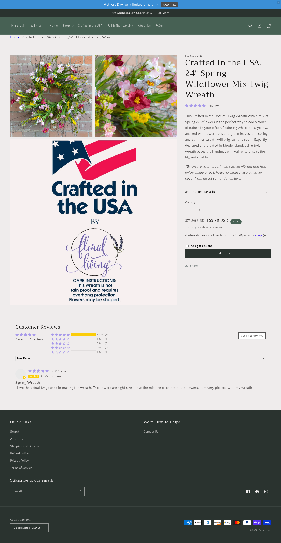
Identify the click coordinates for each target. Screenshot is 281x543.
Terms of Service (21, 468)
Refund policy (19, 453)
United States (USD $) (27, 527)
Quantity (190, 202)
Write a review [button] (252, 336)
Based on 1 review (29, 339)
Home (14, 37)
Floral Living (265, 530)
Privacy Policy (19, 460)
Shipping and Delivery (25, 446)
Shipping (190, 227)
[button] (250, 25)
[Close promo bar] (278, 2)
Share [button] (194, 265)
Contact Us (151, 431)
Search (15, 431)
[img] (39, 371)
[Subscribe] (79, 491)
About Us (16, 439)
